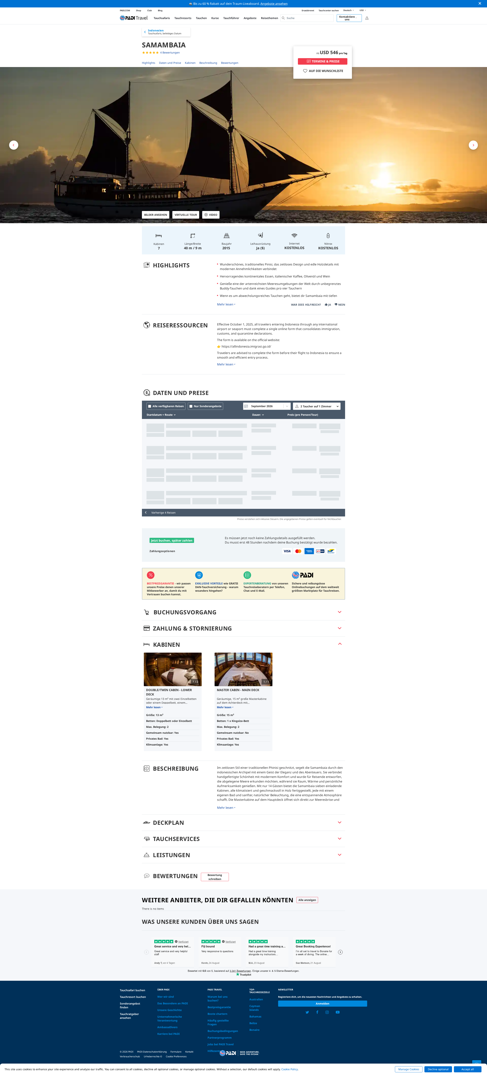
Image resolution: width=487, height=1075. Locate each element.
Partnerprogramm (220, 1037)
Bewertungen (229, 63)
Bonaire (254, 1030)
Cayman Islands (254, 1008)
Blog (160, 10)
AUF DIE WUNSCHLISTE (326, 71)
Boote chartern (217, 1014)
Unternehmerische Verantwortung (169, 1018)
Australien (256, 999)
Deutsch (347, 10)
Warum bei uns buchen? (218, 998)
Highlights (148, 63)
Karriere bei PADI (168, 1034)
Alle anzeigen (307, 900)
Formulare (175, 1051)
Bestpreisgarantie (219, 1007)
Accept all (468, 1069)
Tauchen (201, 18)
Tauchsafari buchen (132, 990)
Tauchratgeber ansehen (129, 1016)
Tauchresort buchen (133, 997)
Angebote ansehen (274, 4)
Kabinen (190, 63)
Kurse (215, 18)
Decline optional (438, 1069)
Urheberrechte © (153, 1056)
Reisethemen (269, 18)
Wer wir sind (165, 996)
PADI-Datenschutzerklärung (152, 1051)
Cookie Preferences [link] (176, 1056)
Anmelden (322, 1003)
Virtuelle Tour (186, 215)
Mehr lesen (225, 304)
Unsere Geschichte (169, 1010)
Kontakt (189, 1051)
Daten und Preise (170, 63)
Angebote (250, 18)
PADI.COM (125, 10)
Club (149, 10)
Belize (253, 1023)
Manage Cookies (408, 1069)
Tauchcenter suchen (329, 10)
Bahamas (255, 1016)
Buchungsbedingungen (223, 1031)
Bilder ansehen (155, 215)
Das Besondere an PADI (172, 1003)
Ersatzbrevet (308, 10)
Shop (138, 10)
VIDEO (213, 215)
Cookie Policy (289, 1069)
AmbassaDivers (167, 1027)
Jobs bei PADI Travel (221, 1044)
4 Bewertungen (170, 52)
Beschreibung (208, 63)
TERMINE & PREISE (326, 61)
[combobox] (307, 18)
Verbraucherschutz (130, 1056)
